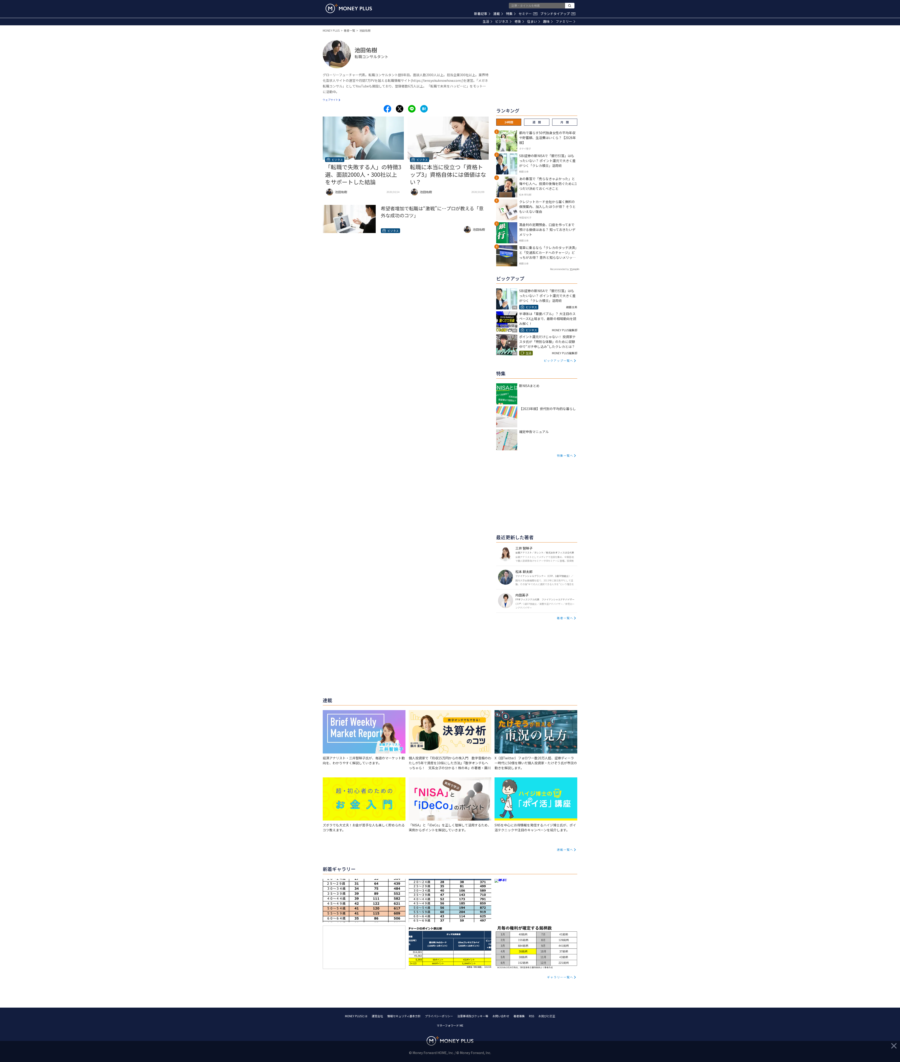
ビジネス (501, 21)
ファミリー (564, 21)
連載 (496, 13)
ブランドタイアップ (557, 13)
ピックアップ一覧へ (558, 360)
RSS (531, 1016)
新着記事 (480, 13)
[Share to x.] (399, 109)
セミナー (527, 13)
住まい (532, 21)
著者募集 (519, 1016)
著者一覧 (349, 30)
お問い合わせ (500, 1016)
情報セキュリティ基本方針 (404, 1016)
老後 (517, 21)
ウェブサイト (330, 100)
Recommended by (559, 269)
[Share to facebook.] (387, 109)
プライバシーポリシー (439, 1016)
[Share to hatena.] (424, 109)
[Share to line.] (412, 109)
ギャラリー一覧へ (560, 977)
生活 (486, 21)
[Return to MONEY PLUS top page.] (349, 8)
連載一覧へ (565, 849)
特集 (509, 13)
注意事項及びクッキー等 (472, 1016)
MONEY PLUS (331, 30)
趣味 (546, 21)
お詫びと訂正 (546, 1016)
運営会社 (377, 1016)
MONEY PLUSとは (356, 1016)
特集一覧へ (565, 455)
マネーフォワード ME (450, 1025)
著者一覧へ (565, 618)
